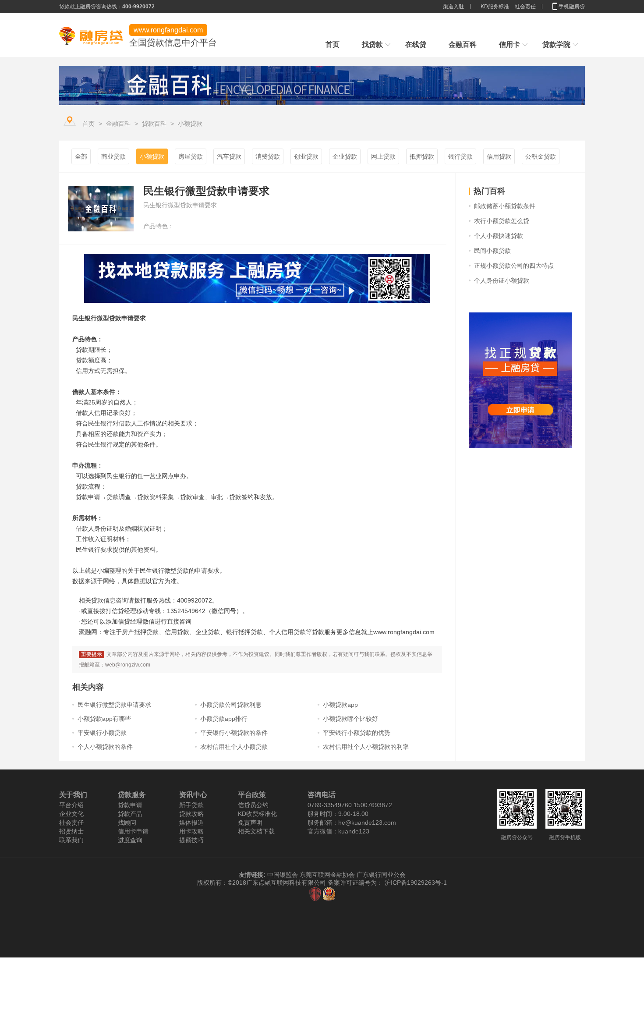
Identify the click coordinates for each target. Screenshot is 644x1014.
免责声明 (250, 822)
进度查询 (130, 840)
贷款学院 (556, 44)
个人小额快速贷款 (498, 235)
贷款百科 (154, 123)
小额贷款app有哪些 (104, 718)
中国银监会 (283, 874)
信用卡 (509, 44)
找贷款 (372, 44)
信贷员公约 (253, 804)
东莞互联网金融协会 (327, 874)
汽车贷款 (229, 156)
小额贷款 (190, 123)
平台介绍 (71, 804)
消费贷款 (267, 156)
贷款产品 (130, 813)
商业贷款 (113, 156)
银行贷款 (460, 156)
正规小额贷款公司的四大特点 (514, 265)
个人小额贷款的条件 (105, 746)
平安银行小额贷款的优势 (356, 732)
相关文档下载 (256, 831)
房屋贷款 (190, 156)
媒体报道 (191, 822)
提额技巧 (191, 840)
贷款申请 (130, 804)
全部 (81, 156)
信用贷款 (499, 156)
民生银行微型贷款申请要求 (114, 704)
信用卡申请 (133, 831)
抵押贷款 (422, 156)
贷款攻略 (191, 813)
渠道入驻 (454, 7)
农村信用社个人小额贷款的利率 (366, 746)
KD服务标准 (495, 7)
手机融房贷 (572, 7)
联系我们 (71, 840)
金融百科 (463, 44)
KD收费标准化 (257, 813)
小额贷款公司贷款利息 (231, 704)
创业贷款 (306, 156)
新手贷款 (191, 804)
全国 (138, 42)
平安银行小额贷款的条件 (234, 732)
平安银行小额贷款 (102, 732)
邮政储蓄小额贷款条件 (504, 205)
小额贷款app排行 (224, 718)
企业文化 (71, 813)
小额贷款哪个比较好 (350, 718)
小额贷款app (340, 704)
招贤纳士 (71, 831)
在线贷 (415, 44)
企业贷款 (345, 156)
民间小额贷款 (492, 250)
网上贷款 (383, 156)
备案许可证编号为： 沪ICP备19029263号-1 (387, 882)
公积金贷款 (540, 156)
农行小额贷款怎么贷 (501, 220)
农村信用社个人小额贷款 (234, 746)
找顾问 (127, 822)
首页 (333, 44)
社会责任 (525, 7)
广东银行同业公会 (381, 874)
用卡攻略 (191, 831)
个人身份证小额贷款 (501, 280)
